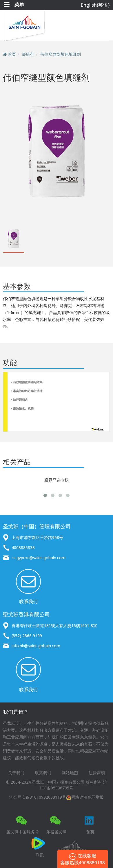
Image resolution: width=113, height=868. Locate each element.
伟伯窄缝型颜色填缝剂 (60, 54)
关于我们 (16, 773)
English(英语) (95, 4)
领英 (90, 831)
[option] (56, 153)
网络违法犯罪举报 (87, 797)
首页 (12, 54)
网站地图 (70, 773)
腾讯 (40, 855)
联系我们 (28, 601)
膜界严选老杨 (56, 480)
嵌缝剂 (28, 54)
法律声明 (97, 773)
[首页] (56, 25)
